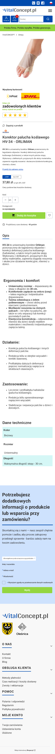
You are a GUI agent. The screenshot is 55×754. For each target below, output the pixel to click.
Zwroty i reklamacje (12, 685)
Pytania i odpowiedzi (13, 701)
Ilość (4, 195)
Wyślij (27, 590)
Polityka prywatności (13, 709)
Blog (4, 661)
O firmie (6, 658)
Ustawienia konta (11, 729)
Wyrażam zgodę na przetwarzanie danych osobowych (30, 582)
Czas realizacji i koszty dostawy (19, 681)
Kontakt (6, 654)
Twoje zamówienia (12, 725)
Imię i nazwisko (8, 564)
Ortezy (21, 35)
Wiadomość (8, 576)
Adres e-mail (8, 570)
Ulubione (7, 732)
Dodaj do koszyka (26, 215)
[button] (48, 19)
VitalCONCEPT (8, 35)
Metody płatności (11, 677)
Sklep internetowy (24, 750)
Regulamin (8, 705)
